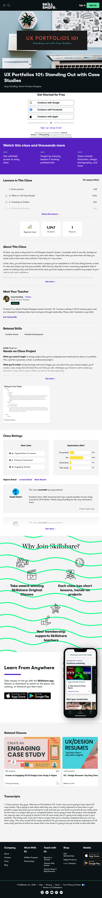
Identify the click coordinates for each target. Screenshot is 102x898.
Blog (6, 865)
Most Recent (40, 479)
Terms (57, 885)
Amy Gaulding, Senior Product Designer (23, 86)
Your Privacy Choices (72, 885)
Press (6, 861)
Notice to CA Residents (52, 887)
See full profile (10, 317)
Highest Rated (9, 479)
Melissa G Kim (69, 783)
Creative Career (11, 334)
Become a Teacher (48, 859)
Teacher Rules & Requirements (50, 870)
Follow (28, 297)
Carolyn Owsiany (12, 783)
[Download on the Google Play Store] (90, 863)
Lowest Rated (25, 479)
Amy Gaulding (21, 297)
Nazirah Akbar (10, 420)
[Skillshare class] (32, 753)
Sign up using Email (51, 127)
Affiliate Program (31, 858)
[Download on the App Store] (15, 696)
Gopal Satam (16, 497)
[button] (4, 5)
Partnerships (29, 861)
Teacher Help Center (49, 864)
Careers (7, 858)
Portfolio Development (34, 334)
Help (41, 885)
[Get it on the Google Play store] (40, 696)
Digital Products (70, 860)
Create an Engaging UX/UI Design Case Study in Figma (31, 775)
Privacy (49, 885)
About (6, 854)
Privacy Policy (44, 135)
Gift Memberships (68, 855)
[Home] (49, 5)
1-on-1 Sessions (69, 863)
